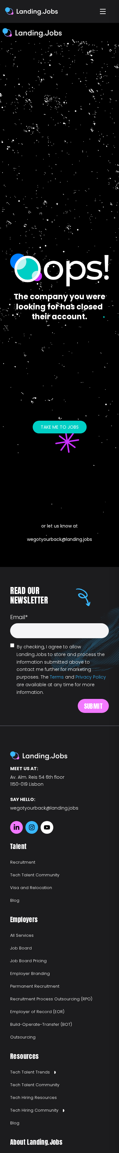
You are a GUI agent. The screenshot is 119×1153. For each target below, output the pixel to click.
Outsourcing (23, 1037)
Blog (14, 900)
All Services (22, 935)
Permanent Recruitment (34, 986)
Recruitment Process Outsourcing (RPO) (51, 999)
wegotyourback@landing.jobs (59, 539)
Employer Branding (30, 973)
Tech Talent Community (34, 875)
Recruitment (22, 862)
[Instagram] (31, 827)
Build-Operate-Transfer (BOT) (41, 1024)
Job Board (21, 948)
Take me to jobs (60, 427)
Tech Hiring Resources (33, 1097)
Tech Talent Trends (30, 1072)
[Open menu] (103, 11)
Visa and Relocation (31, 888)
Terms (57, 677)
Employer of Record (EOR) (37, 1012)
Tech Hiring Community (34, 1110)
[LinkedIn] (16, 827)
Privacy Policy (91, 677)
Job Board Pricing (28, 961)
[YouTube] (47, 827)
